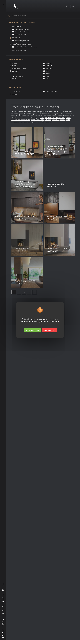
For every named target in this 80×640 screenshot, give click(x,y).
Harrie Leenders (18, 76)
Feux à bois (16, 26)
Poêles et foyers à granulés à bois (26, 47)
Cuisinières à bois (20, 34)
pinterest (3, 597)
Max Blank (50, 66)
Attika (14, 66)
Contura (15, 71)
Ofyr (47, 71)
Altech (14, 63)
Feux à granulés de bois (21, 44)
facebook (3, 632)
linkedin (3, 608)
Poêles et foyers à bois (22, 29)
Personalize (49, 330)
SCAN (47, 118)
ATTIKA (68, 118)
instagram (3, 620)
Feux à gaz (16, 38)
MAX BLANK (53, 118)
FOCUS (27, 120)
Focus (14, 73)
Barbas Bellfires (19, 68)
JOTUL (42, 118)
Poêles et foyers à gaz (22, 40)
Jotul (14, 79)
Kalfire (48, 63)
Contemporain (51, 91)
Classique (16, 91)
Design (15, 94)
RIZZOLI (62, 120)
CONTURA (61, 118)
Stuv (47, 79)
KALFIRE (48, 120)
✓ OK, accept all (32, 330)
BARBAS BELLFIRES (37, 120)
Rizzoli (48, 73)
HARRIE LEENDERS (18, 120)
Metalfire (49, 68)
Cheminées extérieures (22, 32)
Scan (47, 76)
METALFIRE (55, 120)
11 (34, 292)
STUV (68, 120)
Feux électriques (19, 50)
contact (3, 585)
